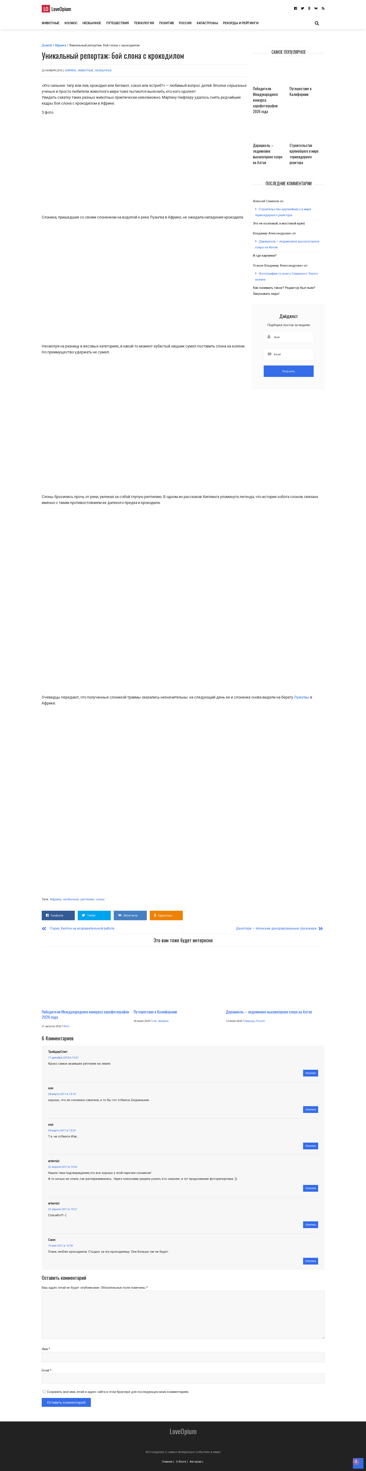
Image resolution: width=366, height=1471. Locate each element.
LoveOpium (57, 8)
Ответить (310, 1073)
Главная (167, 1461)
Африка (60, 45)
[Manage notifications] (356, 1461)
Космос (71, 23)
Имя (46, 1349)
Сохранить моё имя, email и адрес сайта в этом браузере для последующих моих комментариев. (118, 1392)
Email (46, 1370)
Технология (144, 23)
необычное (71, 899)
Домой (47, 45)
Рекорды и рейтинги (240, 23)
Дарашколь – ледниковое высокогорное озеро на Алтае (267, 154)
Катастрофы (207, 23)
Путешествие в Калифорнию (300, 91)
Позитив (166, 23)
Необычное (92, 23)
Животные (50, 23)
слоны (100, 899)
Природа (249, 1021)
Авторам (195, 1461)
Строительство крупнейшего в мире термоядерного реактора (304, 154)
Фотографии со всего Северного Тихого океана (286, 276)
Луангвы (301, 697)
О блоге (181, 1461)
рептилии (87, 899)
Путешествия (117, 23)
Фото (66, 1026)
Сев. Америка (160, 1021)
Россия (185, 23)
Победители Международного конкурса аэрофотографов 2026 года (265, 100)
